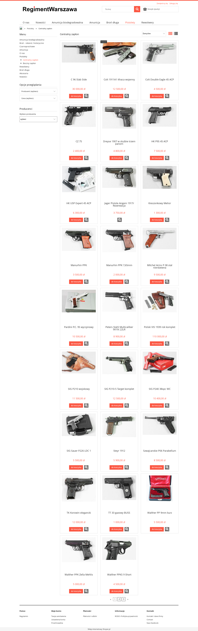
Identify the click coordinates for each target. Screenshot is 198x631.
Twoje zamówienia (58, 616)
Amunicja (24, 50)
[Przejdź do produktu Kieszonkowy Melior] (160, 183)
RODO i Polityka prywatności (126, 616)
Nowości (23, 76)
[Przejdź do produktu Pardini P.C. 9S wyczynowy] (79, 306)
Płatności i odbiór (90, 616)
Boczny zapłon (29, 63)
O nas (22, 53)
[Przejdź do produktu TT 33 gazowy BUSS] (119, 492)
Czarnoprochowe (27, 46)
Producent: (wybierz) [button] (29, 91)
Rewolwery (24, 66)
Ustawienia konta (58, 619)
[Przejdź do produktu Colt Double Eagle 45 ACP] (160, 59)
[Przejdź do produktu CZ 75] (79, 121)
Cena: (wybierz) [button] (27, 98)
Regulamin (24, 616)
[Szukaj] (137, 9)
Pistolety (23, 56)
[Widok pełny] (176, 33)
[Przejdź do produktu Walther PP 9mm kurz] (160, 492)
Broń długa (24, 70)
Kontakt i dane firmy (155, 616)
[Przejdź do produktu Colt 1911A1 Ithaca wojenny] (119, 59)
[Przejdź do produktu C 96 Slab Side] (79, 59)
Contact (150, 619)
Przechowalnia (57, 623)
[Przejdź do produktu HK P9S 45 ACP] (160, 121)
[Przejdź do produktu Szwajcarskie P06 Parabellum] (160, 430)
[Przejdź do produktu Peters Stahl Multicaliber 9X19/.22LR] (119, 306)
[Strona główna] (48, 11)
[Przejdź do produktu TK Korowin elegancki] (79, 492)
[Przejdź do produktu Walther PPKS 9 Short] (119, 554)
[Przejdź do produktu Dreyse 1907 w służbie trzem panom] (119, 121)
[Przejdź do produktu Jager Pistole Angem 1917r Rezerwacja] (119, 183)
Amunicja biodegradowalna (32, 39)
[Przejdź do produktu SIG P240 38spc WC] (160, 368)
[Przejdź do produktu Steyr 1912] (119, 430)
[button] (86, 96)
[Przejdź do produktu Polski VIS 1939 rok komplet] (160, 306)
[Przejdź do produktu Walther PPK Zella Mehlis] (79, 554)
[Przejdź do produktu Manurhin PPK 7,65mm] (119, 244)
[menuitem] (26, 22)
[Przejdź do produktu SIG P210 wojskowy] (79, 368)
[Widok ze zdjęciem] (170, 33)
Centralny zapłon (30, 60)
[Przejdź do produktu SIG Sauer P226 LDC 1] (79, 430)
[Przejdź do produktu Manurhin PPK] (79, 244)
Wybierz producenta (28, 114)
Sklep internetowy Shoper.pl (99, 629)
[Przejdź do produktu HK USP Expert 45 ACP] (79, 183)
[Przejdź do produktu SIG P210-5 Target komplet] (119, 368)
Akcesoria (24, 73)
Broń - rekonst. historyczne (32, 43)
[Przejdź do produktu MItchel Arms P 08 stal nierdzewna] (160, 244)
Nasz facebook (152, 623)
